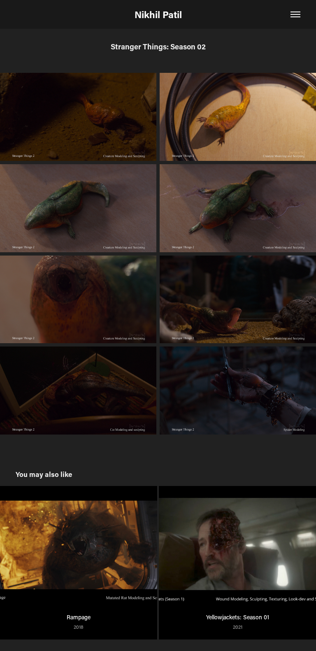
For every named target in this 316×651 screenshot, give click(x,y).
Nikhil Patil (158, 14)
